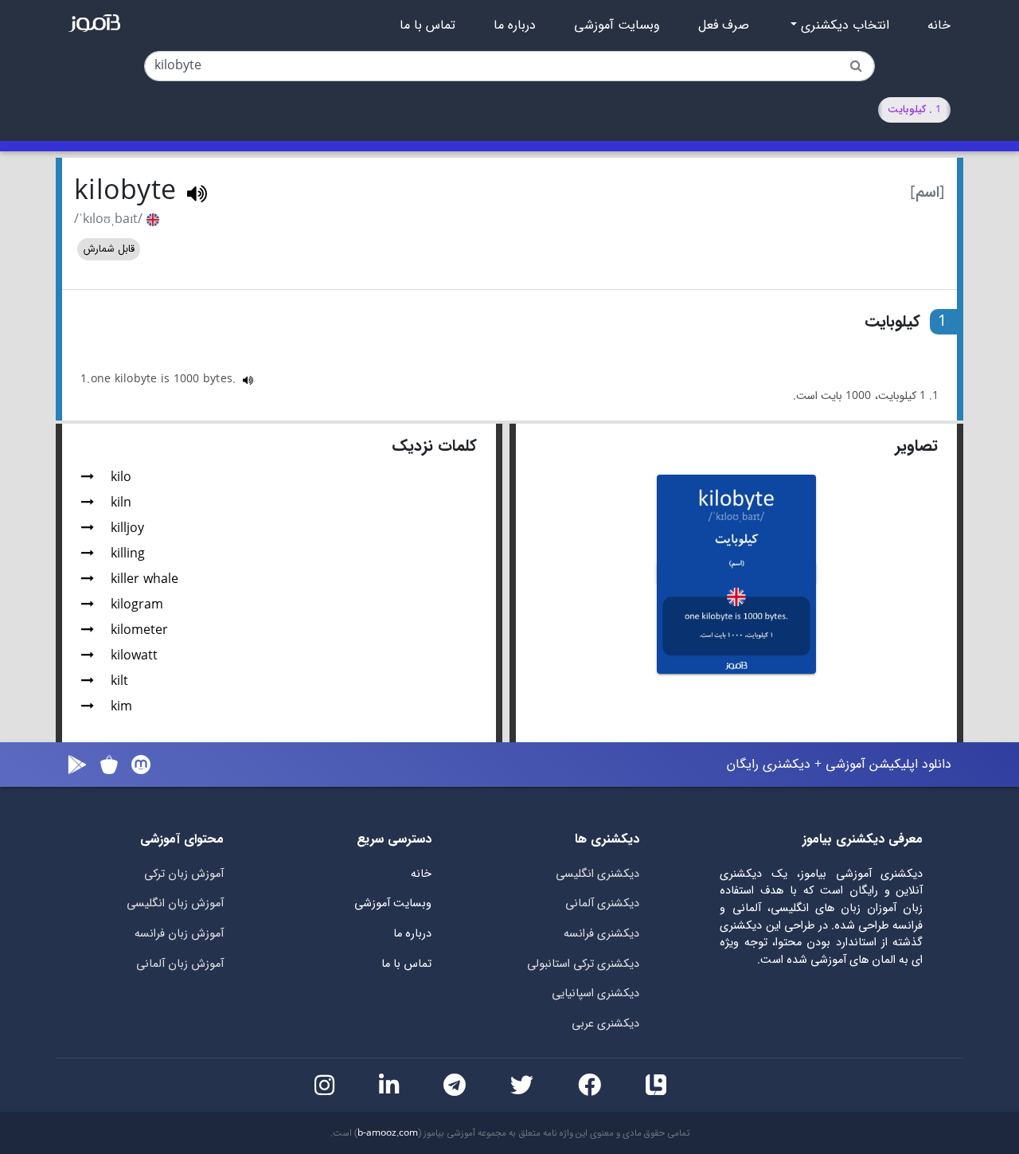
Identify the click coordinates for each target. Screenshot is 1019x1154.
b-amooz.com (387, 1133)
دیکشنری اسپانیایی (595, 993)
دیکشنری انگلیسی (597, 874)
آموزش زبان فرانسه (179, 934)
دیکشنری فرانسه (601, 934)
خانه (939, 25)
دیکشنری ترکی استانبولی (583, 964)
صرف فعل (723, 25)
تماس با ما (427, 25)
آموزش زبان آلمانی (180, 964)
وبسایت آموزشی (617, 25)
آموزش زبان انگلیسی (175, 903)
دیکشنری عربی (605, 1024)
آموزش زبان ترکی (184, 874)
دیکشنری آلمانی (602, 903)
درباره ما (515, 25)
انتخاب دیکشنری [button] (843, 25)
